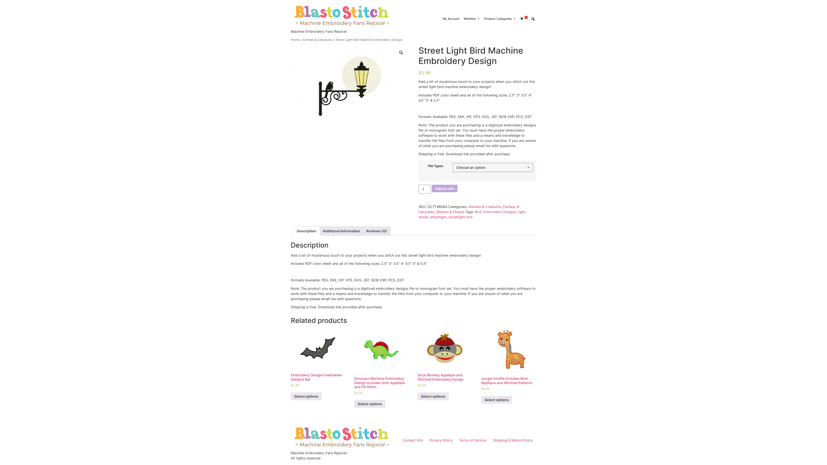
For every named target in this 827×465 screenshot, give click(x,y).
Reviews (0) (376, 231)
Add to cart (444, 188)
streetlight (438, 217)
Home (295, 40)
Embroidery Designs (499, 212)
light (521, 212)
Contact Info (413, 440)
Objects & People (450, 212)
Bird (478, 212)
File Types (435, 165)
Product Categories (498, 18)
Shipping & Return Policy (513, 440)
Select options (306, 396)
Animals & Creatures (318, 40)
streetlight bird (460, 217)
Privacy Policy (440, 440)
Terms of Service (473, 440)
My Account (451, 18)
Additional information (341, 231)
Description (306, 231)
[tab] (306, 231)
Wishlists (470, 18)
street (423, 217)
